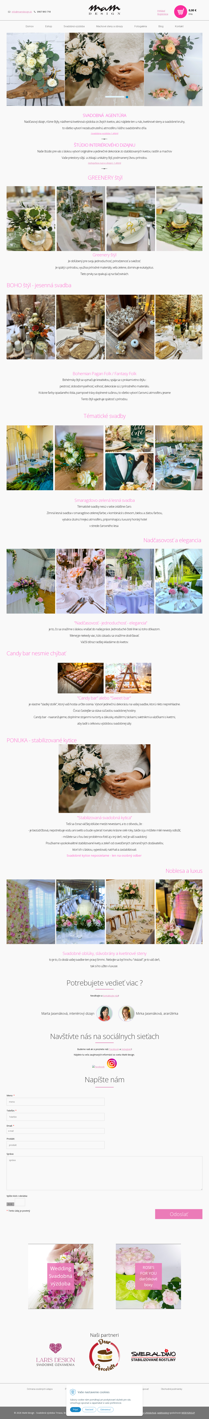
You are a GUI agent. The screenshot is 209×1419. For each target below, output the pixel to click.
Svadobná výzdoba (74, 26)
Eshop (48, 26)
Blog (161, 26)
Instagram (126, 1049)
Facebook (114, 1049)
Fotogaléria (140, 26)
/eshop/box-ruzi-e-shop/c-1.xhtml (104, 163)
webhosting (163, 1412)
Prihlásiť (161, 10)
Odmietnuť (105, 1409)
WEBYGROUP (188, 1412)
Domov (30, 26)
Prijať (75, 1409)
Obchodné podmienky (171, 1389)
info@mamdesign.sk (22, 11)
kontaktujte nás (110, 995)
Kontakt (179, 26)
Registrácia (162, 14)
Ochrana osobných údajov (40, 1389)
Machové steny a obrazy (109, 26)
